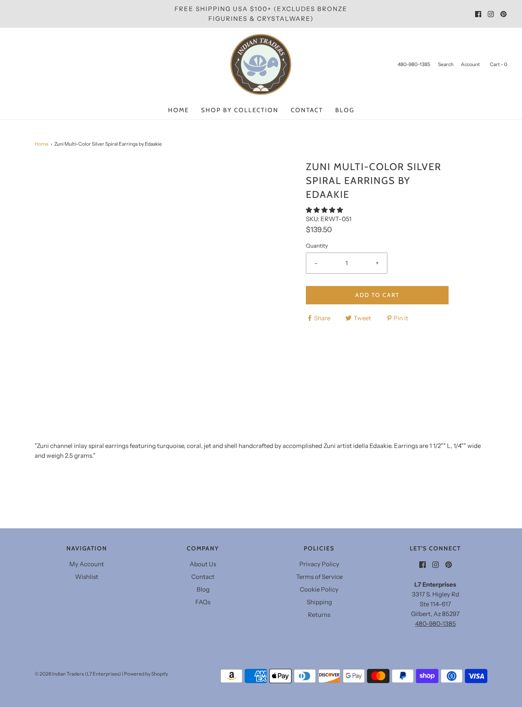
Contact (307, 110)
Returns (319, 614)
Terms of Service (319, 577)
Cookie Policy (319, 589)
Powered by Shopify (146, 674)
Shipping (319, 602)
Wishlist (86, 577)
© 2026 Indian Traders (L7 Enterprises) (78, 674)
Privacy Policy (319, 564)
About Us (203, 564)
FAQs (202, 602)
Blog (344, 110)
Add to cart (377, 295)
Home (178, 110)
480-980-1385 (435, 623)
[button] (325, 210)
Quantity (317, 245)
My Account (86, 564)
